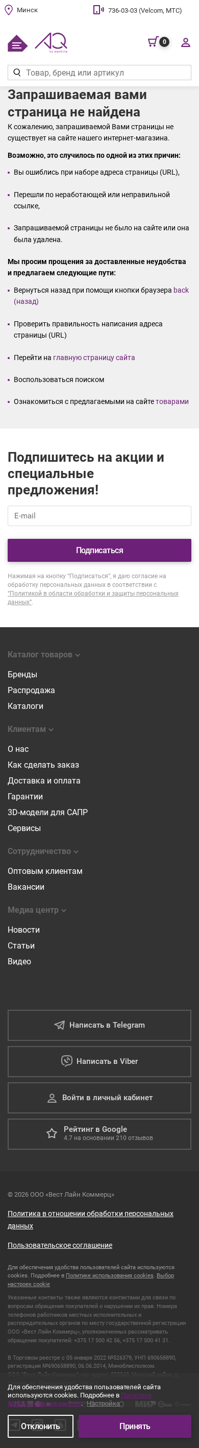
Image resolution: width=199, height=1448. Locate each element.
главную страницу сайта (94, 357)
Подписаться (99, 550)
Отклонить (40, 1426)
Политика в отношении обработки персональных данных (90, 1219)
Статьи (21, 946)
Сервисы (24, 828)
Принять (135, 1426)
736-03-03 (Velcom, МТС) (145, 10)
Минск (27, 10)
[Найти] (17, 72)
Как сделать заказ (43, 765)
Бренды (22, 674)
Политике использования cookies (110, 1275)
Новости (24, 930)
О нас (18, 749)
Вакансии (26, 887)
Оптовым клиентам (45, 871)
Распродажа (31, 690)
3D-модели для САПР (48, 812)
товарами (172, 401)
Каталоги (25, 706)
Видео (19, 961)
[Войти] (185, 42)
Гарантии (25, 796)
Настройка (103, 1403)
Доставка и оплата (44, 781)
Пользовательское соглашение (60, 1245)
